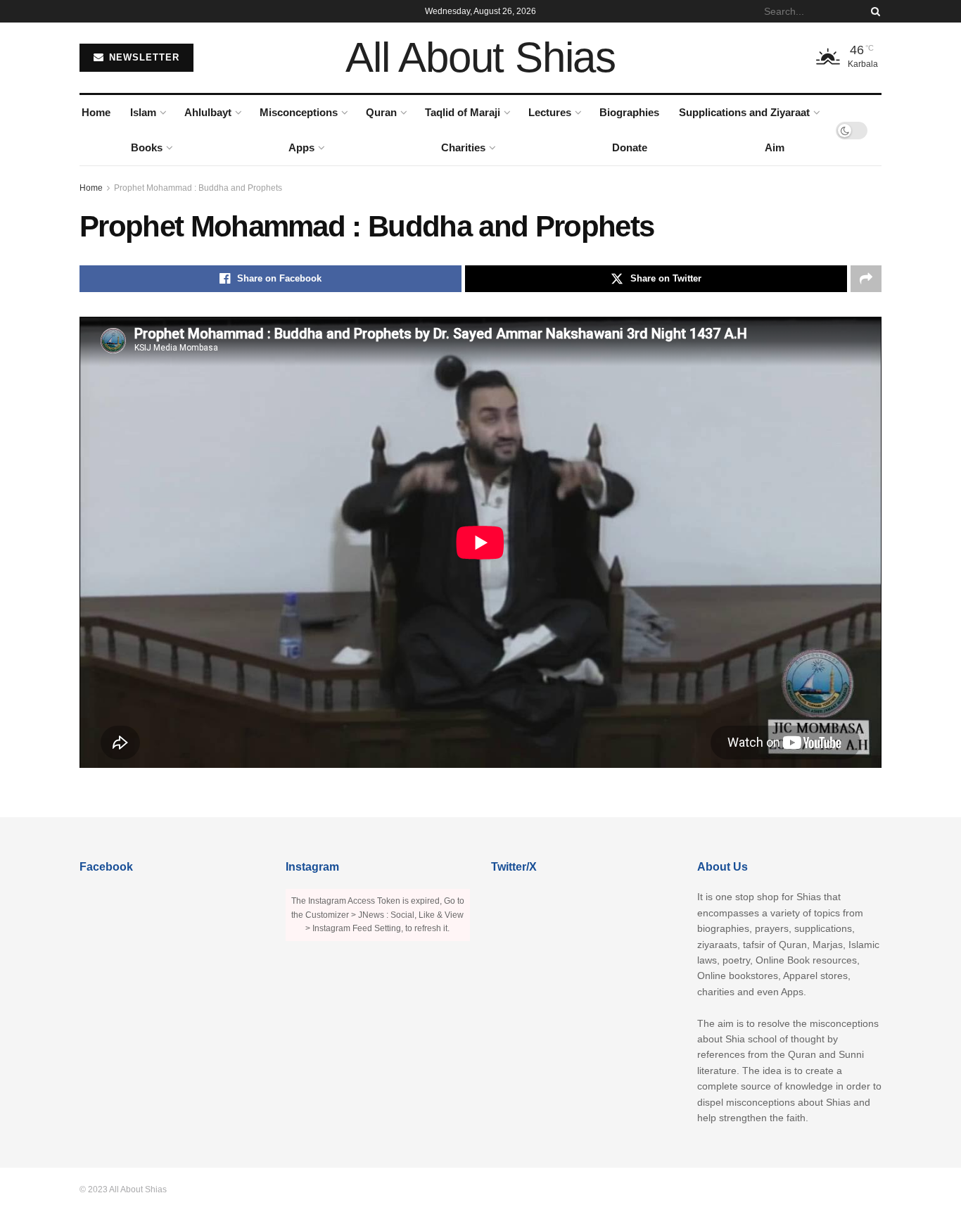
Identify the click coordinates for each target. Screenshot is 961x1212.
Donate (629, 147)
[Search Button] (873, 11)
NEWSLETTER (142, 57)
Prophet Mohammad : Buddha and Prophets (198, 188)
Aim (774, 147)
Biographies (629, 112)
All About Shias (480, 58)
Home (96, 112)
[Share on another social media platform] (866, 278)
